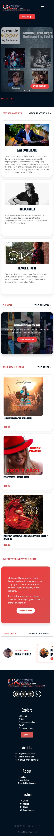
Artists (21, 719)
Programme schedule (27, 722)
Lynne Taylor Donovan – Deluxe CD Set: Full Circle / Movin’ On (26, 538)
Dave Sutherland (27, 150)
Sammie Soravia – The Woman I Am (18, 418)
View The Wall (42, 305)
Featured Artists (12, 113)
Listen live (23, 715)
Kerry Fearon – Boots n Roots (16, 477)
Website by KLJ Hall (27, 832)
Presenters (22, 777)
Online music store (13, 367)
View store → (44, 367)
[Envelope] (38, 694)
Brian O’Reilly (23, 654)
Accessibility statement (27, 783)
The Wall (7, 305)
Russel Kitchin (27, 268)
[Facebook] (16, 694)
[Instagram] (30, 694)
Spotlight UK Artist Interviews (27, 759)
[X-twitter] (23, 694)
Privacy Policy (23, 780)
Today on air (10, 634)
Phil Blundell (27, 209)
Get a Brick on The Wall (24, 756)
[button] (43, 7)
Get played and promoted (25, 753)
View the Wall (27, 339)
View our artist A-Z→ (40, 113)
